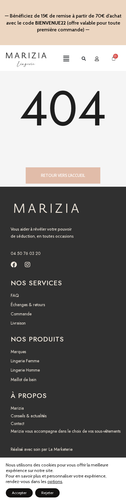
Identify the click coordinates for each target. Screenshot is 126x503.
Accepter (19, 492)
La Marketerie (60, 449)
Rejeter (47, 492)
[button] (60, 59)
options (54, 481)
